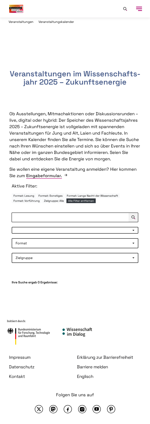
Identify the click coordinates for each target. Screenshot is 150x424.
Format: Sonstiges (50, 195)
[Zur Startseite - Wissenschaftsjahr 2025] (16, 9)
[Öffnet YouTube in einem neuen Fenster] (97, 409)
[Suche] (125, 9)
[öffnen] (139, 9)
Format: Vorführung (26, 201)
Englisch (85, 376)
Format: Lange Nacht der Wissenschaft (92, 195)
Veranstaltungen (21, 22)
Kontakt (17, 376)
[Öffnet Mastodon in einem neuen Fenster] (53, 409)
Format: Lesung (23, 195)
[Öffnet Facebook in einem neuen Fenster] (68, 409)
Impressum (20, 357)
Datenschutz (21, 367)
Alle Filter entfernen (81, 201)
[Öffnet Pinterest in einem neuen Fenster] (111, 409)
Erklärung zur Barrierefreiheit (105, 357)
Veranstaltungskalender (56, 22)
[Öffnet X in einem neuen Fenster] (39, 409)
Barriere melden (92, 367)
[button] (75, 230)
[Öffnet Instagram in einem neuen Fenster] (82, 409)
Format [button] (21, 243)
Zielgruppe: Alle (54, 201)
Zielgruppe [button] (24, 258)
